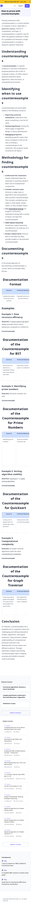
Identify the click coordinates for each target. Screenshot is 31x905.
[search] (15, 6)
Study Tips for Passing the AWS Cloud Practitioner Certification (14, 883)
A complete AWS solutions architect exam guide (15, 874)
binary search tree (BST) (20, 322)
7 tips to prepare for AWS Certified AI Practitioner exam (14, 864)
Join (27, 6)
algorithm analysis (8, 29)
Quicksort (13, 479)
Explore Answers (15, 713)
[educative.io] (1, 6)
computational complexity (11, 554)
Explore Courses (15, 844)
